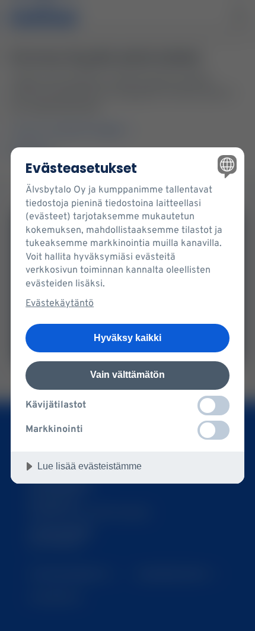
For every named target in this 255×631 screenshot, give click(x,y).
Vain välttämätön (127, 374)
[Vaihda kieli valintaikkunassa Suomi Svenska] (225, 166)
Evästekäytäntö (60, 304)
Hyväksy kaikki (127, 337)
